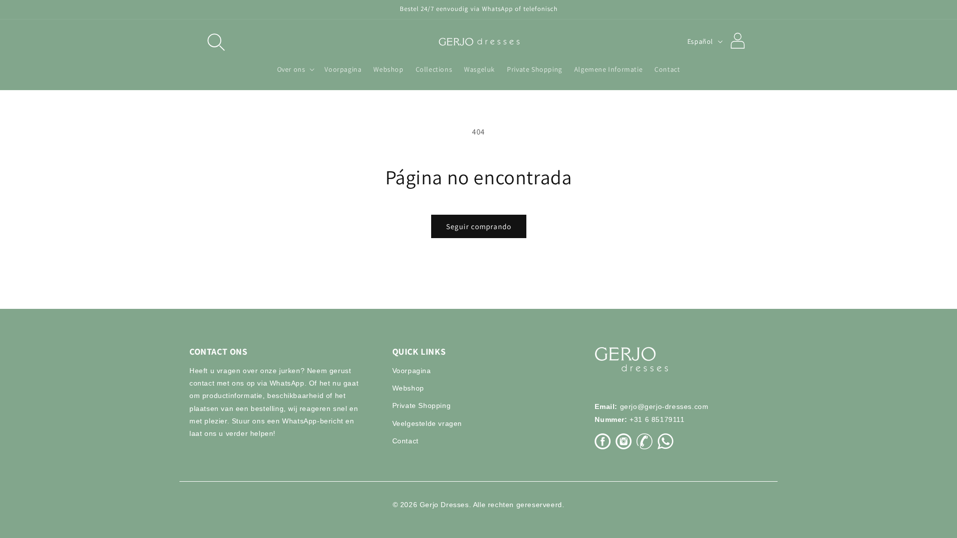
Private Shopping (421, 405)
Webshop (408, 388)
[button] (215, 41)
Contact (405, 441)
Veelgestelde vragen (427, 423)
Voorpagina (411, 371)
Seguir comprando (478, 226)
